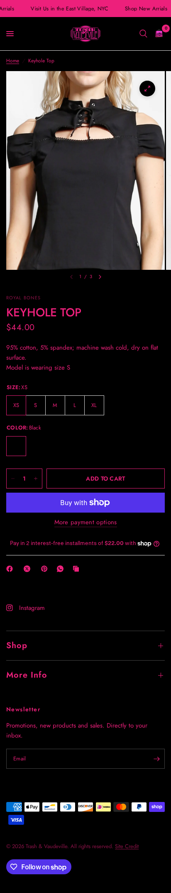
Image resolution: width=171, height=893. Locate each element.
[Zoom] (147, 88)
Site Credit (127, 846)
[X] (29, 569)
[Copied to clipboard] (78, 569)
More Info (26, 675)
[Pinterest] (46, 569)
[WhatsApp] (62, 569)
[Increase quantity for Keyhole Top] (35, 478)
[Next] (100, 277)
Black (16, 446)
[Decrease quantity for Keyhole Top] (13, 478)
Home (12, 60)
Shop (16, 645)
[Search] (143, 33)
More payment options (85, 522)
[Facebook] (11, 569)
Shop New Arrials (144, 8)
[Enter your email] (156, 759)
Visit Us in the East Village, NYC (68, 8)
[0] (157, 33)
